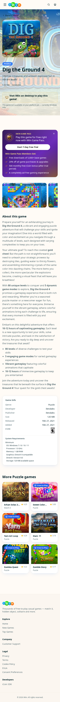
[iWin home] (14, 4)
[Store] (55, 4)
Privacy (5, 656)
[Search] (48, 4)
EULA (4, 668)
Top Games (7, 631)
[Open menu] (5, 4)
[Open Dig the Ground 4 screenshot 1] (24, 195)
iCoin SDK (7, 684)
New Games (8, 627)
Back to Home (11, 15)
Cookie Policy (8, 664)
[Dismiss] (54, 134)
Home (5, 623)
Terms (5, 660)
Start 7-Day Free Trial (27, 147)
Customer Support (11, 643)
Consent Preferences (12, 672)
